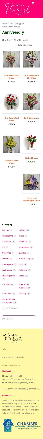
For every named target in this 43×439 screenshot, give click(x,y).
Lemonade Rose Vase (11, 76)
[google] (4, 349)
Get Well (6, 284)
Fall (3, 247)
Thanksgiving (8, 236)
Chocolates (24, 247)
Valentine (23, 270)
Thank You (23, 241)
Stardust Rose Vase (11, 162)
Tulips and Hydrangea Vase (31, 199)
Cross (22, 236)
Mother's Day (25, 258)
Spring (22, 276)
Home (4, 23)
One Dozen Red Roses (11, 119)
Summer (6, 230)
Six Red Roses (31, 158)
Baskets (5, 258)
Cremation (7, 293)
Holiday (22, 230)
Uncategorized (8, 276)
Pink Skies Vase (31, 118)
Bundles (22, 253)
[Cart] (33, 3)
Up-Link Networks (13, 365)
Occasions (7, 241)
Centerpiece (8, 264)
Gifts (21, 264)
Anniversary (7, 270)
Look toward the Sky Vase (31, 76)
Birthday (23, 293)
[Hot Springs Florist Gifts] (16, 15)
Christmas (6, 253)
